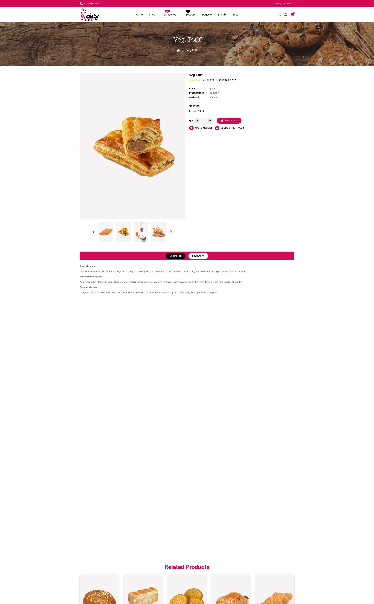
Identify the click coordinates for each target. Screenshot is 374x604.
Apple (212, 88)
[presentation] (93, 232)
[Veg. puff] (106, 232)
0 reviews (208, 79)
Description (175, 255)
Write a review (229, 79)
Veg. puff (191, 50)
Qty (191, 120)
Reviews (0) (198, 255)
